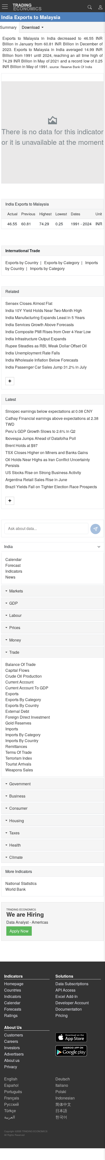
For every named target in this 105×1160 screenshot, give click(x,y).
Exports (12, 693)
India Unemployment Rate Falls (32, 353)
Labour (14, 615)
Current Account (19, 682)
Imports (11, 729)
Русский (11, 1104)
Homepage (13, 983)
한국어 (61, 1117)
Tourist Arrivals (18, 764)
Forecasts (12, 1009)
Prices (13, 627)
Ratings (11, 1015)
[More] (9, 381)
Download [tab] (31, 27)
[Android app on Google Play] (71, 1050)
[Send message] (95, 529)
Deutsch (62, 1079)
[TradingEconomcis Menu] (6, 6)
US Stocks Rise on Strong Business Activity (43, 472)
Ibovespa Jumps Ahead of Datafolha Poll (40, 438)
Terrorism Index (18, 758)
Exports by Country (21, 262)
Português (13, 1091)
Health (14, 845)
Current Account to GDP (26, 688)
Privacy (10, 1066)
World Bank (15, 889)
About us (12, 1060)
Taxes (13, 833)
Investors (12, 1047)
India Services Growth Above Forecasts (39, 324)
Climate (15, 857)
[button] (100, 7)
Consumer (17, 808)
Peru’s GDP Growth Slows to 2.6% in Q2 (40, 431)
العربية (9, 1117)
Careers (11, 1041)
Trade (13, 652)
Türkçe (10, 1110)
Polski (60, 1091)
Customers (13, 1035)
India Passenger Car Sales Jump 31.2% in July (46, 367)
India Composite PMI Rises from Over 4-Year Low (48, 331)
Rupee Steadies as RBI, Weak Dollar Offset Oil (46, 346)
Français (11, 1098)
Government (19, 784)
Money (14, 640)
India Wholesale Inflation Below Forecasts (41, 360)
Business (16, 796)
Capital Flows (17, 670)
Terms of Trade (18, 752)
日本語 (61, 1110)
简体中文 (63, 1104)
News (10, 577)
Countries (12, 990)
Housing (15, 820)
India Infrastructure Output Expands (35, 339)
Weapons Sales (19, 770)
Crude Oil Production (23, 676)
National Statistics (21, 883)
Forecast (13, 565)
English (10, 1079)
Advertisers (14, 1054)
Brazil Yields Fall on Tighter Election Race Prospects (51, 486)
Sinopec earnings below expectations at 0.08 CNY (49, 411)
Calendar (13, 559)
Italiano (61, 1085)
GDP (12, 603)
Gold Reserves (18, 723)
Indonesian (65, 1098)
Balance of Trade (20, 664)
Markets (15, 591)
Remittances (16, 746)
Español (11, 1085)
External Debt (17, 711)
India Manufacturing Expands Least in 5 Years (45, 317)
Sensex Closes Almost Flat (28, 303)
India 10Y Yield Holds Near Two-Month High (43, 310)
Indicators (13, 571)
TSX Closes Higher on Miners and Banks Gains (46, 452)
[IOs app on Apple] (71, 1037)
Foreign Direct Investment (27, 717)
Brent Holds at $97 (21, 445)
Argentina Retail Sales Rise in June (36, 479)
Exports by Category (61, 262)
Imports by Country (21, 740)
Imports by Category (47, 268)
